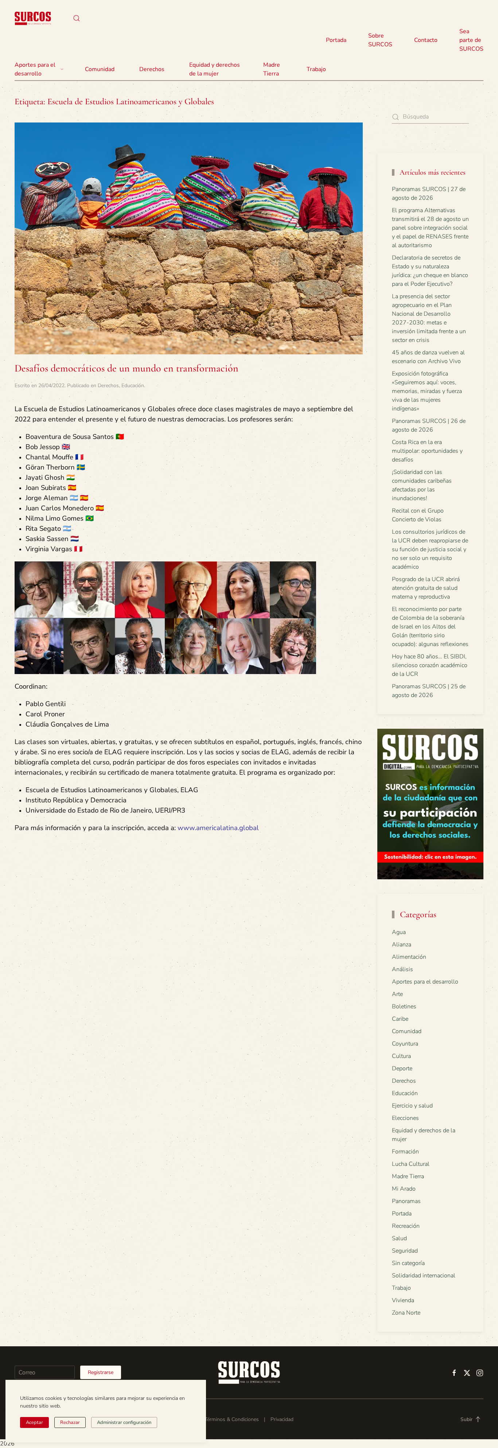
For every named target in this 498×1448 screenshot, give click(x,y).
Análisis (402, 969)
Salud (399, 1238)
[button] (76, 18)
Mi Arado (404, 1189)
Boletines (404, 1007)
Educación (132, 385)
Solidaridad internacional (423, 1276)
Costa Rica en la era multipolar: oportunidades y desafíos (427, 451)
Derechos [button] (151, 69)
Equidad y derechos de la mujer (214, 69)
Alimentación (409, 957)
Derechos (108, 385)
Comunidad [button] (99, 69)
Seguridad (405, 1251)
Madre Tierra (271, 69)
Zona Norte (406, 1313)
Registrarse (100, 1372)
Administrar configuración (124, 1422)
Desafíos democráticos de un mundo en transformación (126, 368)
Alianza (401, 945)
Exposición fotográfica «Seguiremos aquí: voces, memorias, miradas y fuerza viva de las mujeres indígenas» (427, 391)
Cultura (401, 1056)
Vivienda (403, 1300)
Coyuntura (405, 1044)
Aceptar (34, 1422)
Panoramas (406, 1201)
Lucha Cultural (410, 1164)
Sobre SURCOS (380, 40)
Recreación (406, 1226)
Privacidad (282, 1419)
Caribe (400, 1019)
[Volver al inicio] (33, 18)
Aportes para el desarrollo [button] (35, 69)
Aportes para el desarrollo (425, 982)
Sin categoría (408, 1263)
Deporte (402, 1068)
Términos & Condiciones (232, 1419)
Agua (399, 932)
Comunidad (406, 1031)
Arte (397, 994)
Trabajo (316, 69)
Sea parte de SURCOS (471, 40)
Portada (336, 40)
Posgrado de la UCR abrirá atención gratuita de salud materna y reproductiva (426, 588)
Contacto (425, 40)
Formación (405, 1152)
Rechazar (70, 1422)
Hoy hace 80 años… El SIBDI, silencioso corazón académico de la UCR (429, 665)
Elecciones (405, 1118)
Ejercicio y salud (412, 1106)
